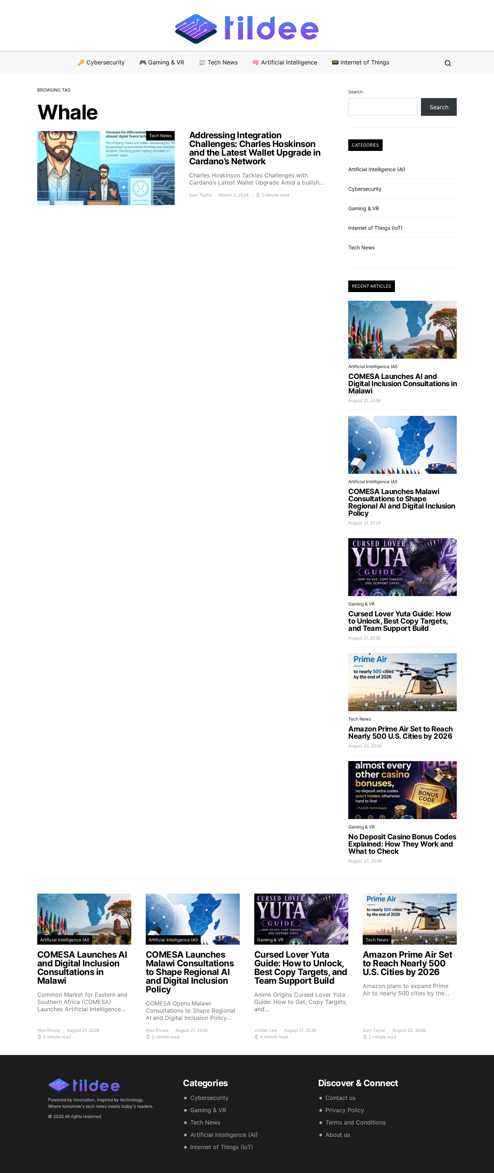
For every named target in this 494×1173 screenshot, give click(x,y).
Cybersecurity (365, 189)
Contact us (340, 1097)
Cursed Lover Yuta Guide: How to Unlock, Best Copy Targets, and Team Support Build (399, 621)
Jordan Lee (265, 1030)
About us (337, 1134)
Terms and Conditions (355, 1122)
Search (355, 91)
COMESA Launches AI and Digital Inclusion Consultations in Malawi (402, 383)
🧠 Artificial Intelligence (284, 62)
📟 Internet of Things (360, 62)
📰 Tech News (218, 62)
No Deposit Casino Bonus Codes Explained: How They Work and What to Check (402, 844)
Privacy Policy (344, 1110)
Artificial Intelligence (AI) (376, 169)
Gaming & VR (363, 208)
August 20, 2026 (365, 745)
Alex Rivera (48, 1030)
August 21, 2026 (364, 400)
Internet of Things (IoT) (375, 228)
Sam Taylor (200, 195)
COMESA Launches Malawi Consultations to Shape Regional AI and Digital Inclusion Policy (401, 502)
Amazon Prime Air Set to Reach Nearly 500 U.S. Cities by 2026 (400, 732)
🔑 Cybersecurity (101, 62)
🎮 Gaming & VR (161, 62)
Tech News (160, 135)
